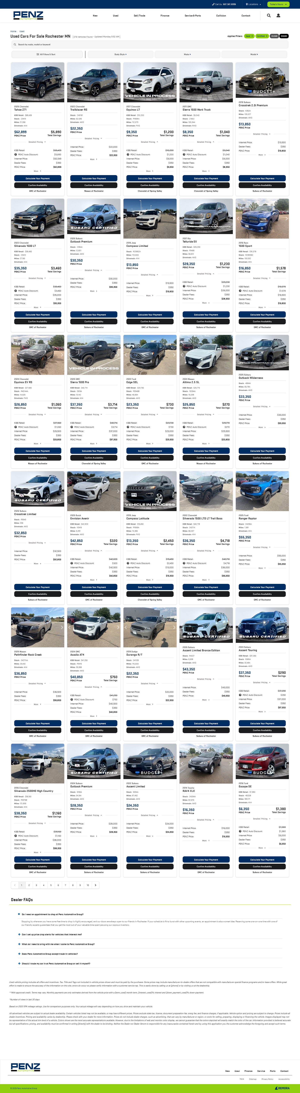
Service (261, 1071)
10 (88, 885)
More (36, 171)
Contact (245, 15)
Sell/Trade (139, 15)
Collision (221, 15)
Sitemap (252, 1079)
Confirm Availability (37, 185)
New (95, 15)
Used (115, 15)
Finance (165, 15)
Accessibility (284, 1079)
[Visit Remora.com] (282, 1088)
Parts (273, 1071)
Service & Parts (193, 15)
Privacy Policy (267, 1079)
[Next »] (95, 885)
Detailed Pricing (36, 142)
